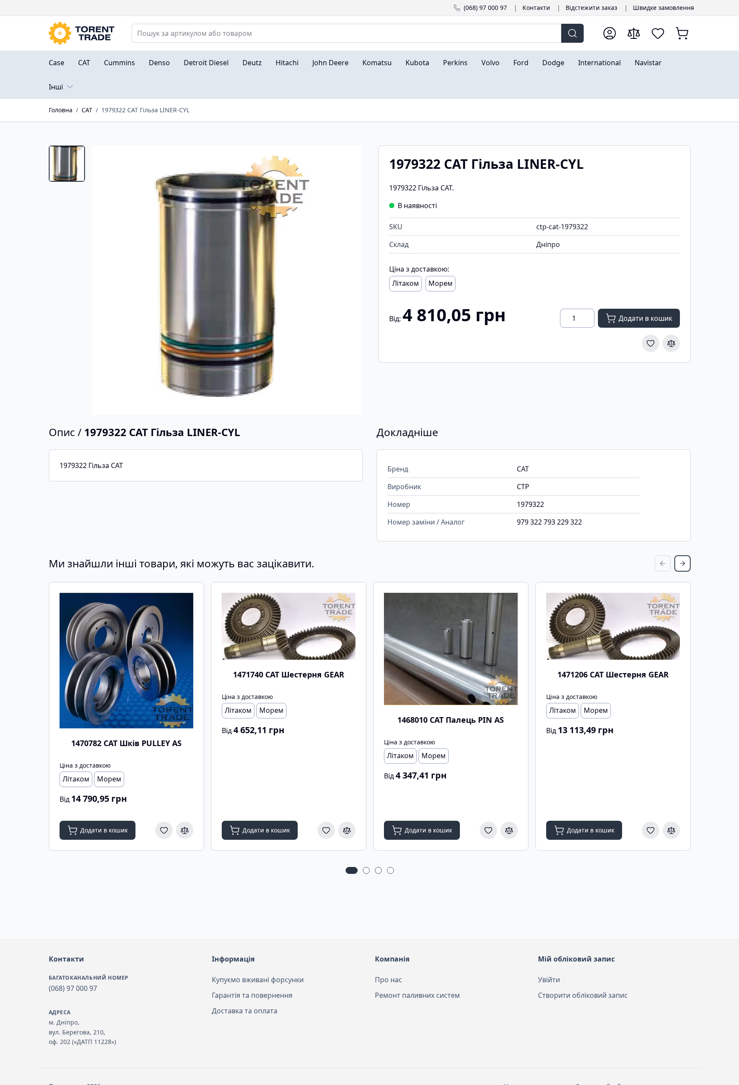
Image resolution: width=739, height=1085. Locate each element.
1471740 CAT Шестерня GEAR (288, 674)
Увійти (549, 979)
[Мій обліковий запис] (609, 33)
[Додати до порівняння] (671, 343)
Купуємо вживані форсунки (258, 979)
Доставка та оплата (244, 1010)
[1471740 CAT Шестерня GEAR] (288, 626)
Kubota (417, 62)
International (599, 62)
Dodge (553, 62)
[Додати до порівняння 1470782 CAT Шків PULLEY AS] (184, 830)
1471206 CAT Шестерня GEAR (613, 674)
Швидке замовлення (663, 7)
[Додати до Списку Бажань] (650, 343)
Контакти (536, 7)
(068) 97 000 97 (485, 7)
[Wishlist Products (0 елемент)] (658, 33)
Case (56, 62)
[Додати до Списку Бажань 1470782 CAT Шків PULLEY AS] (164, 830)
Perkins (455, 62)
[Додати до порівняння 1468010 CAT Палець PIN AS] (509, 830)
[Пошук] (572, 33)
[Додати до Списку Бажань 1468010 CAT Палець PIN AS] (488, 830)
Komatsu (377, 62)
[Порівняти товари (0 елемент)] (633, 33)
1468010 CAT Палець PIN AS (450, 720)
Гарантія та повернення (252, 995)
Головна (60, 110)
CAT (84, 62)
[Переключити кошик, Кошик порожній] (682, 33)
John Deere (330, 62)
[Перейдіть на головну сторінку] (81, 33)
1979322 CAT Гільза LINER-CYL (145, 110)
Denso (159, 62)
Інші (56, 87)
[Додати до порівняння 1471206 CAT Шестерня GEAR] (671, 830)
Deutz (252, 62)
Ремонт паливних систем (417, 995)
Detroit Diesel (206, 62)
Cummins (119, 62)
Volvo (490, 62)
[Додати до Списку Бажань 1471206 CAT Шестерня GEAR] (650, 830)
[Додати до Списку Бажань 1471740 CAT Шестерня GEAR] (326, 830)
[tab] (67, 164)
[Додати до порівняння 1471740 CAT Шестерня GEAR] (346, 830)
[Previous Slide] (662, 563)
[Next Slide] (682, 563)
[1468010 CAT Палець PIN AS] (451, 649)
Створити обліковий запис (583, 995)
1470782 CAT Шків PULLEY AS (126, 743)
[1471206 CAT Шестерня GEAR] (613, 626)
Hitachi (287, 62)
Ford (520, 62)
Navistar (648, 62)
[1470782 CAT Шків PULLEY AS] (126, 660)
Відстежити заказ (591, 7)
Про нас (388, 979)
